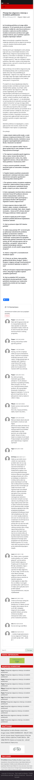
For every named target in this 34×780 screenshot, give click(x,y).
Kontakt (17, 777)
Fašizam (15, 766)
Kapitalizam (6, 764)
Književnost (28, 762)
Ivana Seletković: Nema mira (9, 742)
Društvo (19, 760)
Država (10, 760)
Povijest (24, 760)
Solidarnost (10, 769)
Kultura (17, 762)
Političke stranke (13, 764)
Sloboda (20, 769)
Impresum (29, 775)
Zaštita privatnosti (19, 775)
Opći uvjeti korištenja (21, 773)
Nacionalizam (24, 765)
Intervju (20, 765)
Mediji (23, 762)
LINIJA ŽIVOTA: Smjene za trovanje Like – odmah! (15, 740)
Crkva (2, 767)
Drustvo (16, 769)
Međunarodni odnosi (23, 764)
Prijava (7, 315)
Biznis (2, 764)
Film (18, 765)
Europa (11, 766)
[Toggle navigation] (4, 6)
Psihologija (16, 767)
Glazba (28, 765)
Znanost (6, 769)
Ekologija (27, 767)
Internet (13, 769)
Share (6, 299)
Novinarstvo (5, 767)
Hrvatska (4, 760)
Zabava (31, 767)
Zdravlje (9, 767)
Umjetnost (3, 769)
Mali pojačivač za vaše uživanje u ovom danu (14, 730)
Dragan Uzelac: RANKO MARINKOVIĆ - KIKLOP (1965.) (17, 733)
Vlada (7, 766)
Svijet (20, 762)
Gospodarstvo (4, 762)
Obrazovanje (23, 767)
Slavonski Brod (11, 762)
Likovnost (12, 767)
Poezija (20, 767)
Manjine (30, 765)
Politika (14, 760)
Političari (28, 760)
